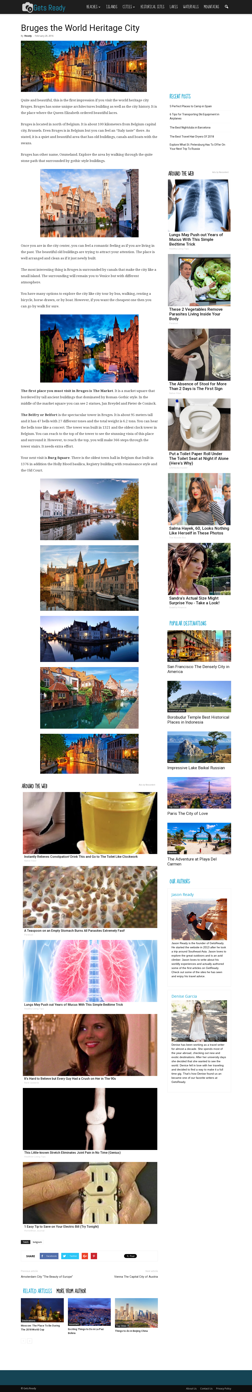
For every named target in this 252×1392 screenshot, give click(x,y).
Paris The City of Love (187, 813)
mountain (74, 1324)
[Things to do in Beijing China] (136, 1313)
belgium (37, 1241)
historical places (177, 710)
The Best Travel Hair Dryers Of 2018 (192, 136)
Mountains (211, 7)
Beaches (92, 7)
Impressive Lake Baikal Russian (196, 767)
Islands (111, 7)
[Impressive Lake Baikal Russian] (199, 747)
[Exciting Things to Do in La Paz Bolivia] (89, 1312)
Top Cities (121, 1326)
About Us (191, 1388)
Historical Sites (152, 7)
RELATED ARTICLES (37, 1291)
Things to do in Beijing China (131, 1330)
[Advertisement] (199, 65)
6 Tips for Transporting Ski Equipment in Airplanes (194, 116)
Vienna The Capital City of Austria (136, 1276)
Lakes (174, 7)
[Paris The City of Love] (199, 793)
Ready (28, 35)
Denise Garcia (184, 996)
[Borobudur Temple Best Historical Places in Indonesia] (199, 696)
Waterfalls (190, 7)
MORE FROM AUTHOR (71, 1291)
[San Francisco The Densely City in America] (199, 646)
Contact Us (206, 1388)
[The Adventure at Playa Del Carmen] (199, 838)
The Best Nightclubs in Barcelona (190, 127)
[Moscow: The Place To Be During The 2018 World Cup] (42, 1310)
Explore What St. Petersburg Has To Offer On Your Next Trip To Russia (197, 146)
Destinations (28, 1320)
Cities (127, 7)
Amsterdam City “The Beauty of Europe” (47, 1276)
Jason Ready (182, 894)
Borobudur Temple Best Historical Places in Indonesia (198, 720)
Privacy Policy (223, 1388)
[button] (226, 4)
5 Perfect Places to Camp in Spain (191, 106)
